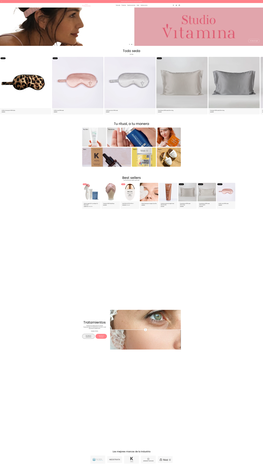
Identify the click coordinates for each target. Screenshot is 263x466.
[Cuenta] (176, 5)
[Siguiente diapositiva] (261, 1)
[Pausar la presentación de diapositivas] (129, 44)
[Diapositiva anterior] (1, 1)
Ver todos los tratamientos (88, 336)
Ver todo (131, 54)
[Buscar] (173, 5)
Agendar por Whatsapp (101, 336)
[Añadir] (153, 106)
